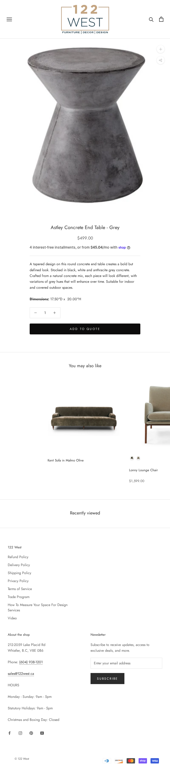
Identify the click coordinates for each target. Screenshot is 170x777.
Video (12, 618)
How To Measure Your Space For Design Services (38, 607)
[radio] (132, 458)
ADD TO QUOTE (85, 329)
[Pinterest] (31, 733)
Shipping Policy (19, 572)
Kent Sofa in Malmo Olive (66, 460)
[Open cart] (161, 19)
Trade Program (18, 596)
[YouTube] (42, 733)
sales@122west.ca (21, 673)
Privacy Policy (18, 580)
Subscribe (107, 678)
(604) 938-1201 (31, 662)
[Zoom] (160, 49)
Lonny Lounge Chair (143, 470)
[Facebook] (9, 733)
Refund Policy (18, 556)
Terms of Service (20, 588)
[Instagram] (20, 733)
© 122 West (22, 759)
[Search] (151, 19)
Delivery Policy (19, 564)
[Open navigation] (9, 19)
